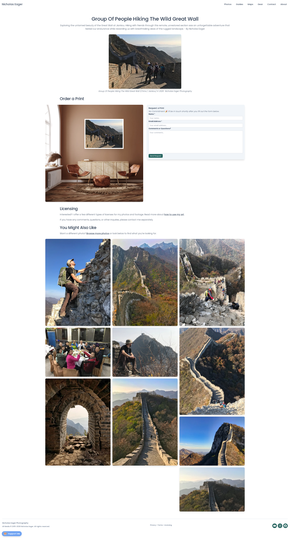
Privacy (153, 525)
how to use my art (174, 214)
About (283, 4)
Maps (250, 4)
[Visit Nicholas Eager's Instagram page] (280, 525)
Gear (260, 4)
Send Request (155, 156)
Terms (160, 525)
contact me (134, 219)
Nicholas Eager (12, 4)
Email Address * (155, 121)
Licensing (168, 525)
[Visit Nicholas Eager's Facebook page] (285, 525)
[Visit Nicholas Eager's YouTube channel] (274, 525)
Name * (152, 114)
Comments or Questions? (160, 128)
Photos (227, 4)
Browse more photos (97, 233)
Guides (239, 4)
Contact (271, 4)
